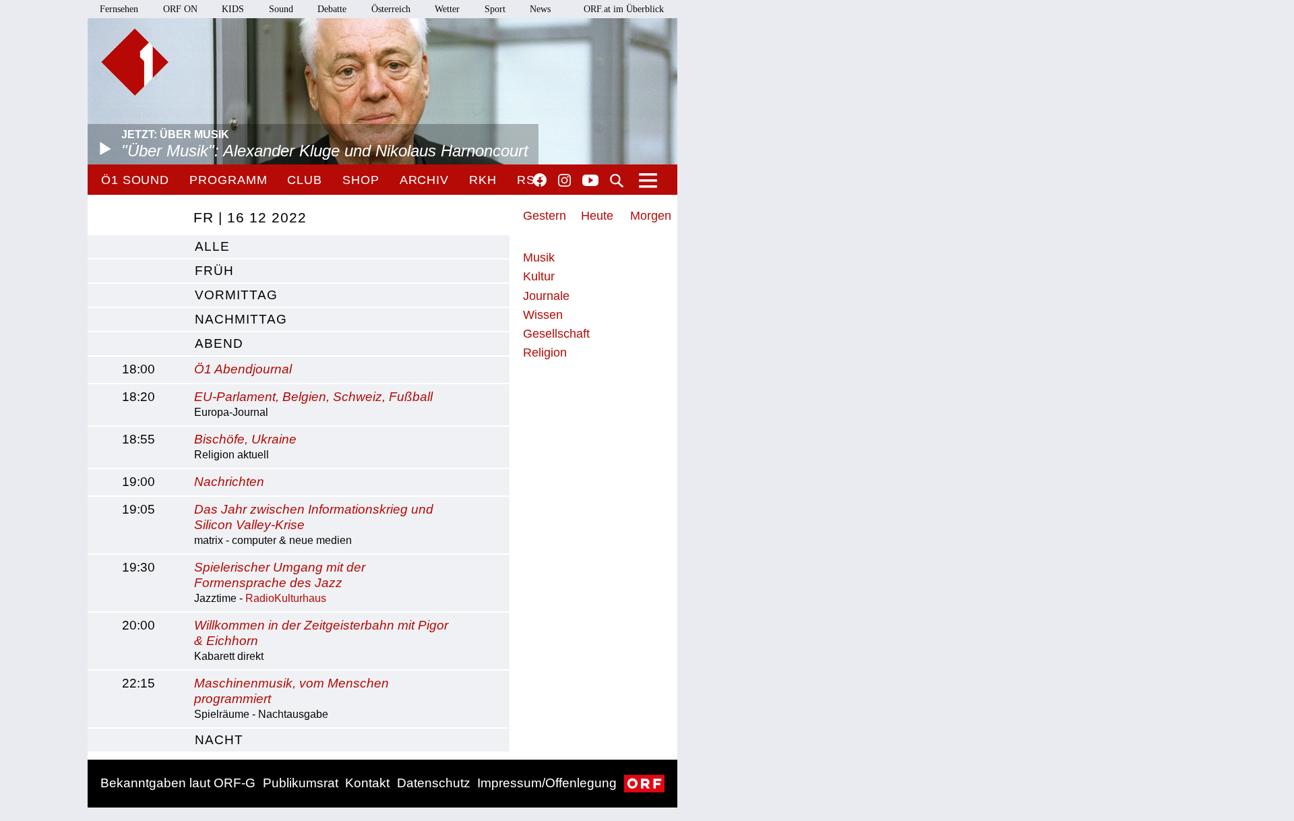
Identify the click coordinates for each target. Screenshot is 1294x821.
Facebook (540, 180)
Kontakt (367, 783)
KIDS (233, 9)
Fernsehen (119, 9)
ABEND (219, 343)
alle (212, 246)
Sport (495, 9)
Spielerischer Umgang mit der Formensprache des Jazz (279, 575)
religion (545, 352)
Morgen (650, 215)
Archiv (424, 180)
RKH (483, 180)
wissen (543, 315)
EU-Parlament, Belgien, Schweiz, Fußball (313, 397)
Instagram (564, 180)
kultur (539, 276)
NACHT (219, 740)
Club (304, 180)
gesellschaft (556, 333)
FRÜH (214, 271)
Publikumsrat (300, 783)
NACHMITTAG (241, 319)
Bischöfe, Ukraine (245, 439)
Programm (228, 180)
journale (546, 296)
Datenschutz (433, 783)
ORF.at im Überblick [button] (624, 9)
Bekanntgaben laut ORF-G (177, 783)
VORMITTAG (236, 295)
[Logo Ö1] (134, 62)
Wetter (447, 9)
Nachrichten (229, 482)
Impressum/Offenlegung (547, 783)
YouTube (590, 181)
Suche (616, 180)
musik (539, 257)
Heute (597, 215)
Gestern (544, 215)
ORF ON (180, 9)
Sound (281, 9)
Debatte (331, 9)
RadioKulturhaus (285, 598)
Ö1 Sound (135, 180)
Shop (360, 180)
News (540, 9)
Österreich (390, 9)
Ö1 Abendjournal (243, 369)
